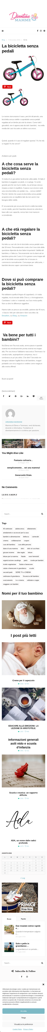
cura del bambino (9, 544)
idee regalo (21, 552)
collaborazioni (16, 541)
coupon (26, 541)
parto (25, 560)
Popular (23, 919)
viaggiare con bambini (10, 584)
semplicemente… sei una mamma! (23, 468)
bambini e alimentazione (11, 537)
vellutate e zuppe (33, 580)
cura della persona (24, 544)
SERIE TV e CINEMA (23, 572)
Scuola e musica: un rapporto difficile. (23, 794)
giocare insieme (8, 552)
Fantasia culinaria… (23, 460)
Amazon (23, 316)
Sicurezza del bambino (31, 576)
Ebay (15, 316)
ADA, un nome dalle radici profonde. (23, 841)
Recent (9, 919)
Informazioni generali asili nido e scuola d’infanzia (23, 743)
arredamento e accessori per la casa (16, 533)
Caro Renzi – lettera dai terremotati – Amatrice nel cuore (12, 443)
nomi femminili (34, 556)
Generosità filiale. (23, 475)
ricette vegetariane (9, 564)
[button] (43, 984)
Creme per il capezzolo (23, 680)
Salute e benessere (26, 564)
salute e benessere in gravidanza (14, 568)
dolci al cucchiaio (33, 548)
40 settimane (7, 529)
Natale (23, 556)
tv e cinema (20, 580)
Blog (3, 40)
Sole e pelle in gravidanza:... (22, 944)
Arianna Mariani (13, 422)
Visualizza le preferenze (23, 1024)
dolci (22, 548)
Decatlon (5, 316)
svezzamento (8, 580)
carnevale (35, 537)
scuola (31, 568)
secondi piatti (7, 572)
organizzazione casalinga (12, 560)
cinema (5, 541)
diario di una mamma (10, 548)
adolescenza (19, 529)
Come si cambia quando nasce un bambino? (35, 442)
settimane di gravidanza (11, 576)
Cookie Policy (17, 1029)
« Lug (22, 878)
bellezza (26, 537)
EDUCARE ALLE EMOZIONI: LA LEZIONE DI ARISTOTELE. (23, 727)
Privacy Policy (28, 1029)
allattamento (31, 529)
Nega (23, 1018)
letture (30, 552)
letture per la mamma (10, 556)
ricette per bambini (36, 560)
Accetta (23, 1011)
